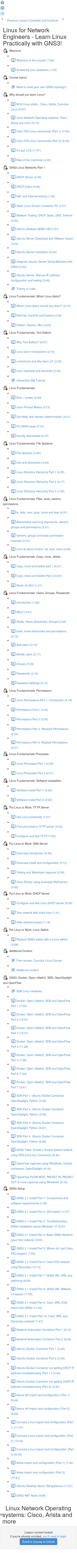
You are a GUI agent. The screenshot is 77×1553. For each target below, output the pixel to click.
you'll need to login (54, 1536)
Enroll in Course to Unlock (38, 1542)
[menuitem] (2, 9)
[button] (2, 4)
